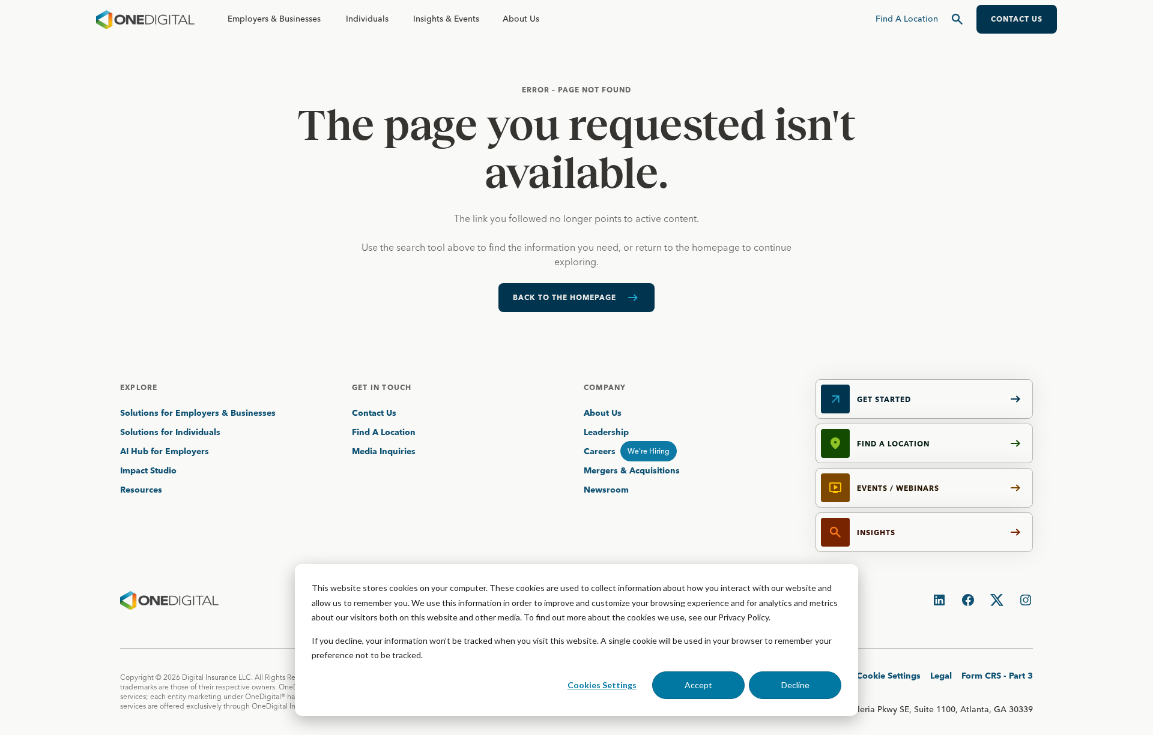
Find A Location (384, 432)
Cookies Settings (602, 685)
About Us (521, 18)
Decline (795, 685)
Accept (698, 685)
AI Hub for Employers (165, 451)
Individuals (367, 18)
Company (605, 387)
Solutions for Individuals (170, 432)
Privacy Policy (743, 617)
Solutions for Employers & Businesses (198, 412)
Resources (141, 489)
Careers (600, 451)
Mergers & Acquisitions (632, 470)
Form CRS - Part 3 (997, 675)
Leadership (606, 432)
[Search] (957, 19)
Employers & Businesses (274, 18)
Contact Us (374, 412)
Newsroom (606, 489)
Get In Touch (381, 387)
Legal (941, 675)
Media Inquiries (384, 451)
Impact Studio (148, 470)
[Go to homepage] (145, 19)
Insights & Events (446, 18)
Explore (138, 387)
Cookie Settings (888, 675)
